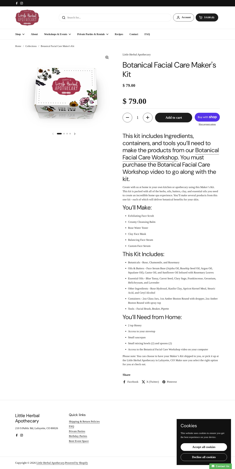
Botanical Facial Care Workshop (171, 153)
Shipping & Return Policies (84, 421)
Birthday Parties (78, 436)
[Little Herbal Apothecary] (27, 18)
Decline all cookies (204, 457)
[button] (207, 17)
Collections (31, 46)
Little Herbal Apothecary (50, 462)
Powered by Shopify (76, 462)
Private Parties (77, 431)
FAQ (71, 426)
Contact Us (221, 466)
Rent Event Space (79, 441)
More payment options (207, 124)
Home (18, 46)
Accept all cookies (203, 447)
